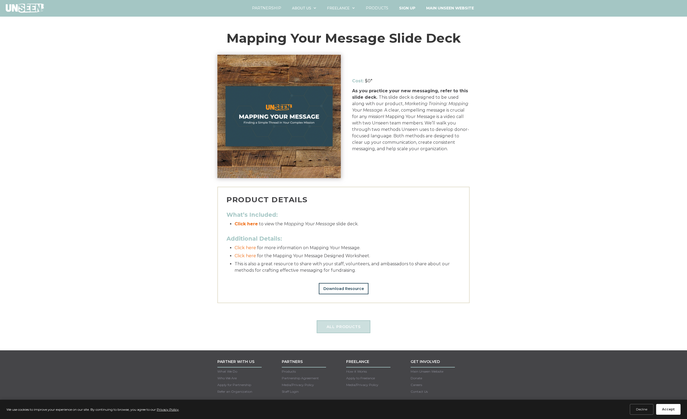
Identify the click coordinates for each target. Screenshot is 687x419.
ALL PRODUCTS (344, 326)
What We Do (227, 371)
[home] (24, 10)
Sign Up (407, 8)
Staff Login (290, 391)
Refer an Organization (234, 391)
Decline (641, 409)
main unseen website (450, 8)
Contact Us (419, 391)
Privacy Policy (168, 409)
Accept (668, 409)
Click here (245, 247)
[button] (304, 8)
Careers (416, 385)
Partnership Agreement (300, 378)
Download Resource (343, 288)
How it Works (356, 371)
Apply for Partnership (234, 385)
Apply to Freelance (360, 378)
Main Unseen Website (427, 371)
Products (377, 8)
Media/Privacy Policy (298, 385)
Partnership (266, 8)
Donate (416, 378)
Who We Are (227, 378)
